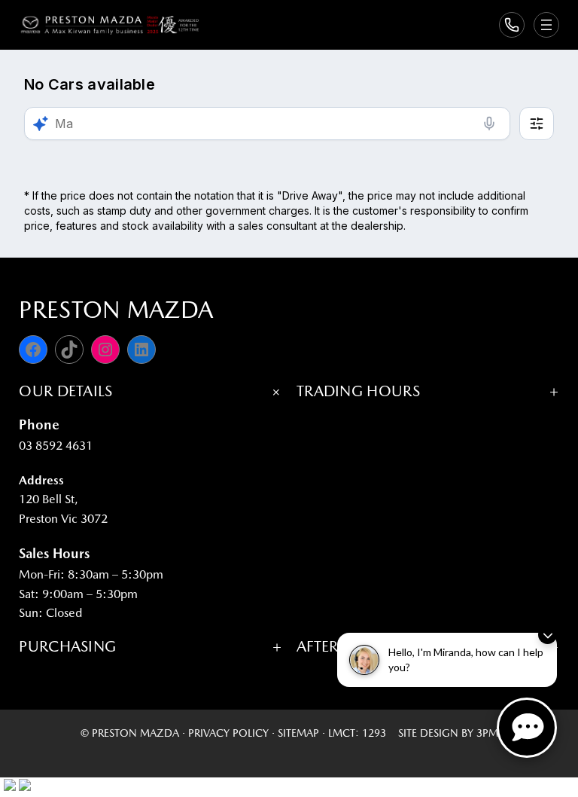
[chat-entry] (527, 728)
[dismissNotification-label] (547, 634)
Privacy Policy (228, 733)
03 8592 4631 (56, 445)
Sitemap (298, 733)
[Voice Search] (489, 123)
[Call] (512, 25)
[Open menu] (546, 25)
